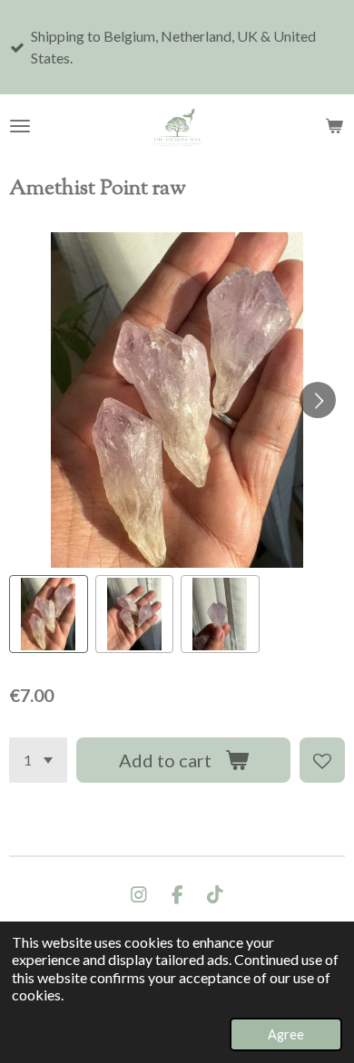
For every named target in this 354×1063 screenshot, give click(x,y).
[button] (48, 614)
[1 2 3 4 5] (38, 760)
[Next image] (318, 400)
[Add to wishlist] (322, 760)
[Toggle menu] (20, 126)
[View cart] (334, 126)
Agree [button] (286, 1034)
